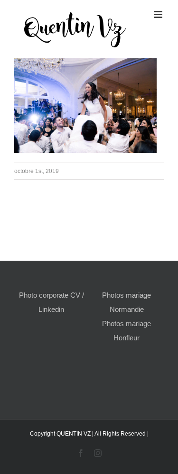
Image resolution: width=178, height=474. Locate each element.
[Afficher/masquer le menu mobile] (159, 14)
